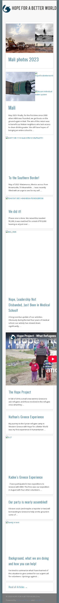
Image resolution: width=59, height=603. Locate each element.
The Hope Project (20, 391)
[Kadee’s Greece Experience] (29, 453)
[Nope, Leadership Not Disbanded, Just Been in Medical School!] (29, 261)
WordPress (39, 600)
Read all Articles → (18, 587)
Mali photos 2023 (23, 59)
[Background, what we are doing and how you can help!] (29, 536)
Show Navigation (50, 27)
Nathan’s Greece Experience (26, 416)
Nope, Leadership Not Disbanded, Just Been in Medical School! (29, 305)
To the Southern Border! (24, 177)
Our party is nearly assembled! (28, 501)
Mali (12, 107)
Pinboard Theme (23, 600)
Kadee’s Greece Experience (26, 477)
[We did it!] (29, 201)
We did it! (15, 211)
